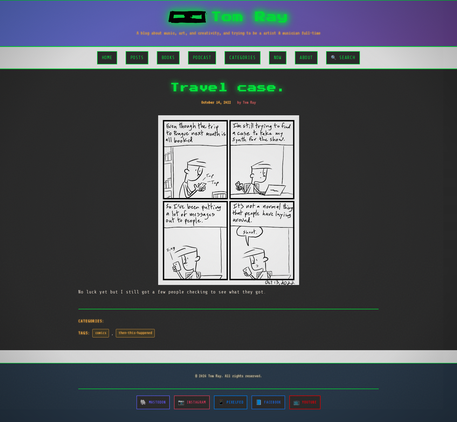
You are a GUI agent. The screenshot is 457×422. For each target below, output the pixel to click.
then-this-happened (135, 333)
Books (168, 57)
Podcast (202, 57)
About (306, 57)
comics (100, 333)
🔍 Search (343, 57)
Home (107, 57)
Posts (137, 57)
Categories (242, 57)
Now (278, 57)
